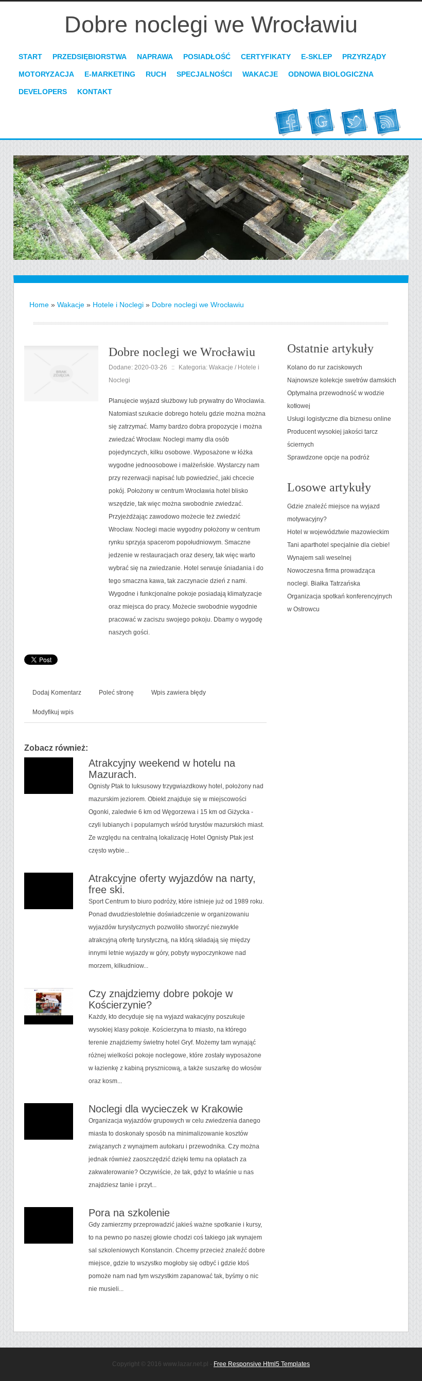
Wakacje (70, 304)
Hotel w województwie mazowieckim (338, 532)
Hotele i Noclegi (118, 304)
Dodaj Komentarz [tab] (56, 692)
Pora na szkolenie (129, 1212)
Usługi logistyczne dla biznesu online (339, 418)
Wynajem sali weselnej (319, 557)
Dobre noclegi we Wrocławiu (198, 304)
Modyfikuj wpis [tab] (53, 712)
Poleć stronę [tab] (116, 692)
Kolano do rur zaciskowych (324, 367)
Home (39, 304)
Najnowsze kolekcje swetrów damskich (341, 380)
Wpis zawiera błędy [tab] (178, 692)
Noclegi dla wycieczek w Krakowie (166, 1108)
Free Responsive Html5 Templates (262, 1364)
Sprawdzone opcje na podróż (328, 457)
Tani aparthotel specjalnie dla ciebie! (338, 544)
